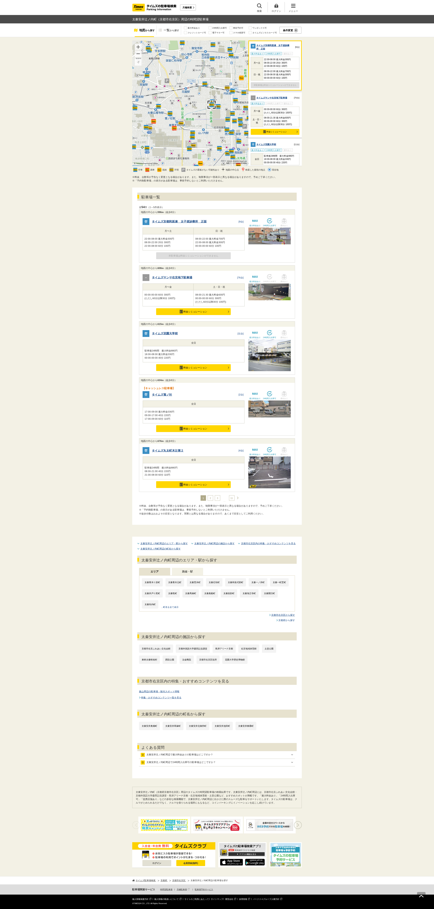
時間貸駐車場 (166, 889)
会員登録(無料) (190, 863)
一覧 (171, 30)
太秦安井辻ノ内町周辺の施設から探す (214, 543)
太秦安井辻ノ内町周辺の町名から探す (160, 548)
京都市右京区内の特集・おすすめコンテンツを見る (268, 543)
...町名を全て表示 (170, 607)
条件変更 (290, 30)
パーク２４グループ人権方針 (266, 899)
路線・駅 (187, 571)
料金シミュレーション (277, 132)
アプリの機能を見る (247, 854)
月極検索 (187, 7)
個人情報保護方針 (140, 899)
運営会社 (229, 899)
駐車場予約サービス (204, 889)
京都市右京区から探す (283, 615)
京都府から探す (286, 620)
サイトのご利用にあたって (196, 899)
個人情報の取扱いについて (166, 899)
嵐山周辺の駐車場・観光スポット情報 (159, 691)
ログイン (156, 863)
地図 (147, 30)
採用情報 (243, 899)
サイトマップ (217, 899)
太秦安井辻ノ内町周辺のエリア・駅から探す (164, 543)
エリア (155, 571)
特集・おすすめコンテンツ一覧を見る (161, 697)
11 (231, 498)
